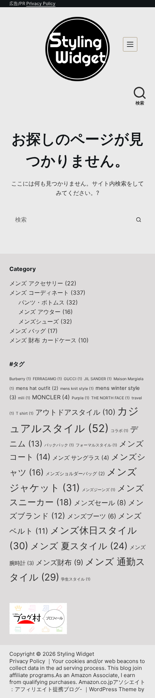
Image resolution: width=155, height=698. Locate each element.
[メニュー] (130, 44)
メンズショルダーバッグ (75, 473)
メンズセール (100, 502)
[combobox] (71, 220)
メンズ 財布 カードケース (42, 340)
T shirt (25, 413)
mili (24, 398)
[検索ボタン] (138, 220)
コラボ (119, 430)
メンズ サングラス (80, 457)
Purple (80, 398)
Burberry (20, 379)
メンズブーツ (91, 516)
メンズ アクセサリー (36, 283)
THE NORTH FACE (110, 398)
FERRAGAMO (47, 379)
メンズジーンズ (98, 490)
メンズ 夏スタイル (79, 546)
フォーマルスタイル (96, 445)
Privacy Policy (41, 3)
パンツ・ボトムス (41, 302)
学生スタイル (75, 579)
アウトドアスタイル (75, 412)
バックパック (59, 445)
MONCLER (51, 397)
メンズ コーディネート (39, 292)
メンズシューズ (38, 321)
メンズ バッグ (27, 330)
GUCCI (73, 379)
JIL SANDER (98, 379)
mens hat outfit (37, 388)
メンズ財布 (59, 562)
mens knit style (77, 388)
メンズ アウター (39, 311)
